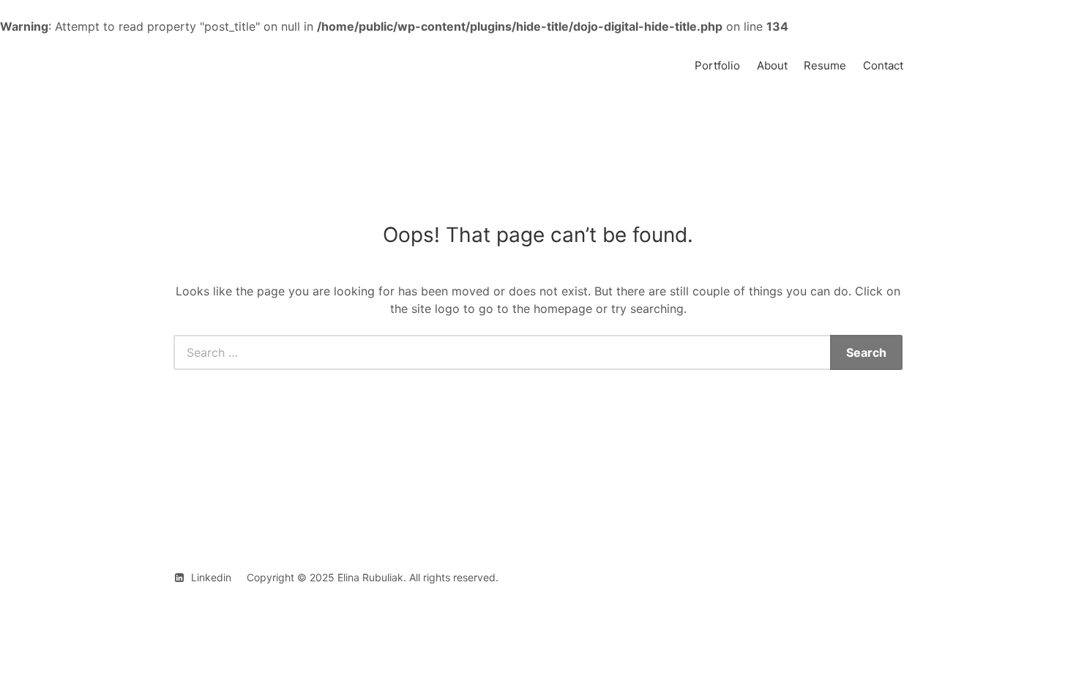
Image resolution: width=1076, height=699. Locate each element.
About (772, 65)
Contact (883, 65)
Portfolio (717, 65)
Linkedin (211, 577)
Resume (825, 65)
